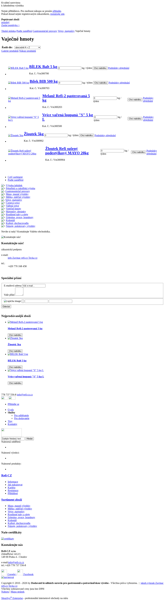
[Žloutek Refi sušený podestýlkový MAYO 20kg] (26, 153)
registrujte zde (57, 14)
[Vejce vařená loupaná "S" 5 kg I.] (25, 120)
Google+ (12, 574)
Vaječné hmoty (13, 208)
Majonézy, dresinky (16, 211)
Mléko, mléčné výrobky (18, 197)
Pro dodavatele (21, 418)
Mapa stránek (17, 591)
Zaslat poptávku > (10, 25)
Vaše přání (9, 294)
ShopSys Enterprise (12, 598)
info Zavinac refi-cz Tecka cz (22, 257)
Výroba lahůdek (14, 185)
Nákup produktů (27, 51)
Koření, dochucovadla (17, 223)
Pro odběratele (21, 415)
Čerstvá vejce (13, 202)
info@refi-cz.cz (25, 394)
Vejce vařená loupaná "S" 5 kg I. (26, 376)
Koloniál (10, 220)
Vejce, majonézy (66, 31)
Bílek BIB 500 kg (44, 81)
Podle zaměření (24, 31)
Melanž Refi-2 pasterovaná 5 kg (25, 328)
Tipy (10, 421)
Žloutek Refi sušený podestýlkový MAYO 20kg (67, 150)
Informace (13, 481)
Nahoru (5, 591)
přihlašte (57, 11)
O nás (11, 409)
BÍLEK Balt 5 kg (43, 67)
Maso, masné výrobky (17, 194)
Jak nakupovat (15, 484)
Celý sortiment (15, 177)
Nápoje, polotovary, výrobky (20, 226)
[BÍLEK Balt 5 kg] (18, 68)
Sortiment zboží (11, 499)
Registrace (13, 490)
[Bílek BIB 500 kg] (18, 82)
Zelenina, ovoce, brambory (19, 217)
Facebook (28, 574)
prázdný (5, 22)
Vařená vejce (12, 205)
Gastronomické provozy (45, 31)
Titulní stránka (8, 31)
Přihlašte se (13, 404)
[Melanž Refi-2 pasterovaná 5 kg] (25, 101)
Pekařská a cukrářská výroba (20, 188)
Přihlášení (13, 493)
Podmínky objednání (118, 68)
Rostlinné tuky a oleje (17, 214)
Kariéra (11, 487)
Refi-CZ (6, 475)
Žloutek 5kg (34, 134)
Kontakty (12, 424)
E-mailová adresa (12, 285)
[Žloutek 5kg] (15, 135)
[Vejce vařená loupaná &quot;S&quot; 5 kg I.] (26, 370)
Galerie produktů (10, 51)
